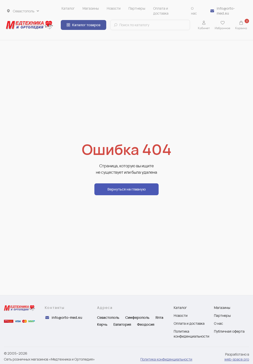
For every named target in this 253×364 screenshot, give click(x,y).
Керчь (102, 324)
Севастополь (108, 317)
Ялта (159, 317)
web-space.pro (236, 359)
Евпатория (122, 324)
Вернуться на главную (126, 189)
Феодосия (145, 324)
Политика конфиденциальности (166, 359)
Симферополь (137, 317)
